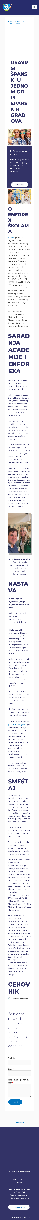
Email (11, 1069)
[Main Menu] (34, 7)
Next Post (20, 1122)
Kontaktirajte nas (18, 1207)
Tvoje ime (12, 1058)
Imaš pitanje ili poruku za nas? (18, 1081)
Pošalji (15, 1102)
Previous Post (20, 1116)
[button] (19, 184)
